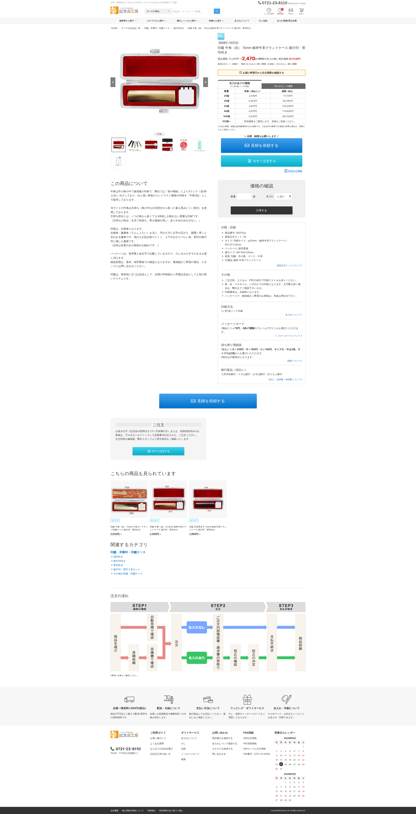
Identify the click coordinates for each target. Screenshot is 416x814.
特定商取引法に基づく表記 (171, 810)
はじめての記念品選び (161, 748)
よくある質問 (269, 14)
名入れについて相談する (224, 743)
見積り (301, 14)
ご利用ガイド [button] (158, 732)
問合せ (290, 14)
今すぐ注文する (264, 161)
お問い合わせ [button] (220, 732)
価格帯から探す (126, 20)
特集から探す (215, 20)
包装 (183, 748)
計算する (261, 210)
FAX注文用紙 (295, 170)
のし (183, 743)
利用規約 (151, 810)
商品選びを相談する (222, 738)
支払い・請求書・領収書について (284, 379)
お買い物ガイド (158, 738)
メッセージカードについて (287, 335)
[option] (159, 82)
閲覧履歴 (280, 11)
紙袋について (293, 360)
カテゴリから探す (155, 20)
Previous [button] (112, 82)
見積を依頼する (265, 145)
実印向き (118, 565)
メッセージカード (190, 753)
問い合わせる (219, 753)
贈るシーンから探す (186, 20)
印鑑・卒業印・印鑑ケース (128, 552)
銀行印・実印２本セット (126, 569)
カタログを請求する (222, 748)
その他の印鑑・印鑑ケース (128, 573)
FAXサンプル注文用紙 (254, 748)
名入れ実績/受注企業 (287, 20)
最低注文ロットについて (288, 265)
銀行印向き (119, 560)
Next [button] (205, 82)
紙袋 (183, 759)
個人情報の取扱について (133, 810)
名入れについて (241, 20)
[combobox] (193, 11)
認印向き (118, 556)
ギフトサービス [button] (190, 732)
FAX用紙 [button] (248, 732)
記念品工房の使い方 (160, 753)
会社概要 (114, 810)
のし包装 (263, 20)
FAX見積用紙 (250, 743)
